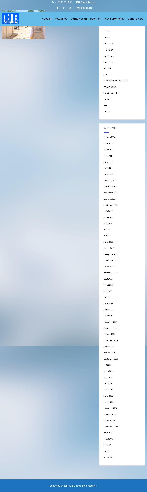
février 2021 (109, 346)
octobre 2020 (109, 353)
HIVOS (107, 38)
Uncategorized (110, 93)
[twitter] (64, 8)
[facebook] (57, 8)
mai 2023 (108, 230)
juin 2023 (108, 223)
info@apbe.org (87, 2)
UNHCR (107, 111)
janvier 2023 (109, 248)
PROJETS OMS (110, 87)
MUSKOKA (108, 50)
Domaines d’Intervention (86, 18)
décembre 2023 (110, 186)
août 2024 (108, 143)
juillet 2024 (109, 149)
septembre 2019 (111, 426)
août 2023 (108, 211)
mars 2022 (108, 303)
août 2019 (108, 433)
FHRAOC (107, 31)
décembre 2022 (110, 254)
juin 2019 (107, 445)
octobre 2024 (109, 137)
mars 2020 (108, 396)
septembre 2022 (111, 273)
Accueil (46, 18)
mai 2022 (108, 297)
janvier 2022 (109, 316)
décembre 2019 (110, 408)
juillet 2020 (109, 371)
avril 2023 (108, 236)
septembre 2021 (111, 340)
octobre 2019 (109, 420)
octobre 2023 (109, 199)
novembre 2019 (110, 414)
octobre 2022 (109, 266)
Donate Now (135, 18)
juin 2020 (108, 377)
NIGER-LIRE (109, 56)
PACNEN (107, 68)
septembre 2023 (111, 205)
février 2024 (109, 180)
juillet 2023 (108, 217)
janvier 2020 (109, 402)
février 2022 (109, 309)
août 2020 (108, 365)
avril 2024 (108, 168)
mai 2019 (107, 451)
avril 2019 (108, 457)
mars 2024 (108, 174)
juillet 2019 (108, 439)
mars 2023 (108, 242)
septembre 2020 (111, 359)
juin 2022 (108, 291)
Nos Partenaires (114, 18)
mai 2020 (108, 383)
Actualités (61, 18)
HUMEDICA (108, 44)
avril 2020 (108, 389)
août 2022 (108, 279)
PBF (105, 105)
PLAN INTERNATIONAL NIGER (116, 81)
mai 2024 (108, 162)
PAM (106, 74)
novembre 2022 (111, 260)
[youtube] (70, 8)
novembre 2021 (110, 328)
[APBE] (10, 18)
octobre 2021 (109, 334)
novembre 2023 (111, 193)
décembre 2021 (110, 322)
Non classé (109, 62)
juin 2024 (108, 156)
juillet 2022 (108, 285)
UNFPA (106, 99)
